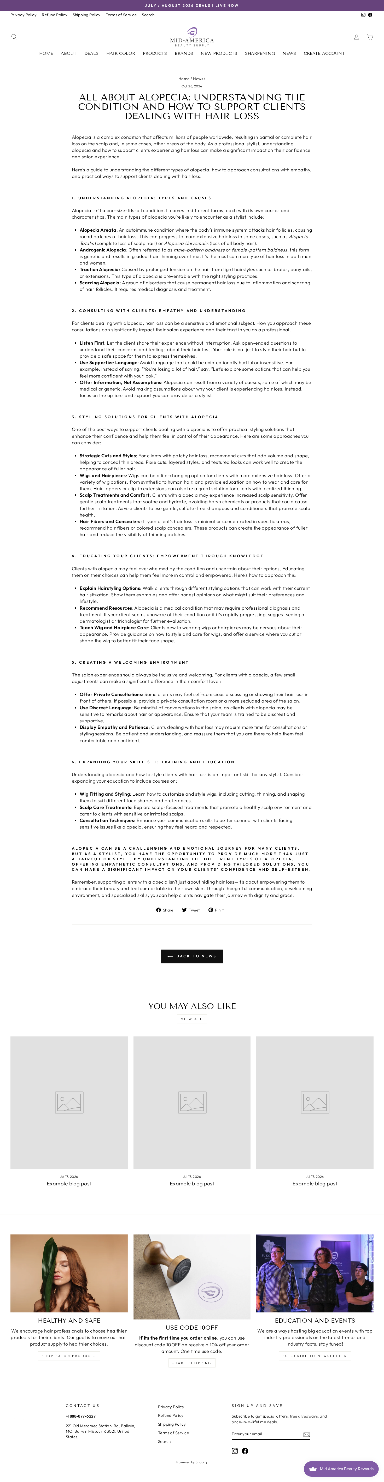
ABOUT (69, 53)
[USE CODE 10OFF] (192, 1276)
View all (192, 1019)
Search (148, 14)
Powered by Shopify (191, 1462)
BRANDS (184, 53)
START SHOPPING (191, 1363)
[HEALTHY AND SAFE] (69, 1273)
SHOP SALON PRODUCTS (69, 1356)
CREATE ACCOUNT (324, 53)
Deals (91, 53)
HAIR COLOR (120, 53)
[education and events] (315, 1273)
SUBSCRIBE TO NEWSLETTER (315, 1356)
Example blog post (69, 1183)
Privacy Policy (23, 14)
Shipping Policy (87, 14)
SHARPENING (260, 53)
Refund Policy (54, 14)
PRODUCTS (155, 53)
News (198, 78)
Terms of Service (121, 14)
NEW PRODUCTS (219, 53)
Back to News (196, 956)
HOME (46, 53)
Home (184, 78)
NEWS (289, 53)
